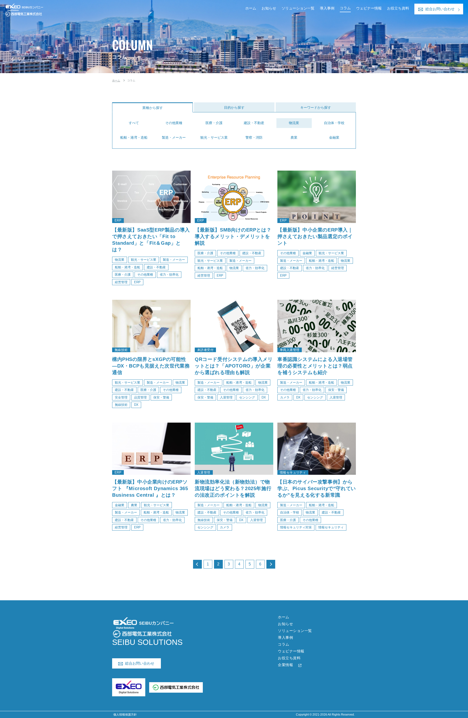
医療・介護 (214, 123)
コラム (345, 8)
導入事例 (327, 8)
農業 (294, 137)
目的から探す (234, 107)
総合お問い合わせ (440, 9)
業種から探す (152, 108)
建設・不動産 (254, 123)
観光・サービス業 (214, 137)
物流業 (294, 123)
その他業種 (173, 123)
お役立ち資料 (398, 8)
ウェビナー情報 (369, 8)
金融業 (334, 137)
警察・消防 (254, 137)
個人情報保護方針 (125, 714)
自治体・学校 (334, 123)
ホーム (250, 8)
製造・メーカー (174, 137)
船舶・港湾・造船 (133, 137)
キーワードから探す (315, 107)
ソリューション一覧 (298, 8)
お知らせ (269, 8)
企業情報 (285, 665)
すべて (134, 123)
